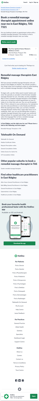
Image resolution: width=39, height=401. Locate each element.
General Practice (19, 323)
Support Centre (19, 341)
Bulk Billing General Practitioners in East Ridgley (14, 185)
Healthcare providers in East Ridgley (11, 194)
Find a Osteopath (19, 291)
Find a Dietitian (19, 287)
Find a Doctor (19, 265)
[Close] (2, 396)
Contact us (19, 359)
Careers (19, 355)
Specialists (19, 334)
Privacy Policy (19, 366)
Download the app (19, 243)
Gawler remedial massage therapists (11, 168)
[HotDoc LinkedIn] (19, 380)
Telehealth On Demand (7, 139)
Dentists (19, 330)
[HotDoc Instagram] (22, 380)
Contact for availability (8, 59)
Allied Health (19, 327)
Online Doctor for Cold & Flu (9, 151)
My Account (19, 306)
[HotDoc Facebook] (16, 380)
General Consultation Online (9, 148)
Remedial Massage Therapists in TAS (9, 9)
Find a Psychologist (19, 284)
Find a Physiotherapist (19, 273)
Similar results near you (19, 68)
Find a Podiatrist (19, 276)
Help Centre (19, 309)
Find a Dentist (19, 269)
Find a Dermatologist (19, 295)
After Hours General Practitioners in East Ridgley (14, 182)
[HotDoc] (5, 2)
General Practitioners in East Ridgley (11, 188)
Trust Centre (19, 370)
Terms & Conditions (19, 363)
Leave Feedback (19, 313)
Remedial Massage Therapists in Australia (10, 7)
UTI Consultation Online (7, 155)
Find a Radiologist (19, 298)
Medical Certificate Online (8, 142)
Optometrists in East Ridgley (9, 191)
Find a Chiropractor (19, 280)
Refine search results (9, 42)
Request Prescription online (8, 145)
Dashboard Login (19, 338)
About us (19, 352)
